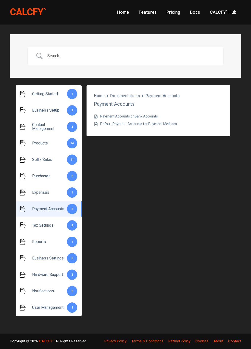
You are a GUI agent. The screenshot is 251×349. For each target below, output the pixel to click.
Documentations (125, 95)
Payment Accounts (162, 95)
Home (123, 12)
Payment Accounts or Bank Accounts (129, 116)
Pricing (173, 12)
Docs (195, 12)
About (218, 341)
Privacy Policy (115, 341)
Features (148, 12)
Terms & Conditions (147, 341)
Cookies (202, 341)
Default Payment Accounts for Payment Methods (138, 124)
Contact (234, 341)
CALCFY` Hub (223, 12)
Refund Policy (179, 341)
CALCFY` (28, 12)
